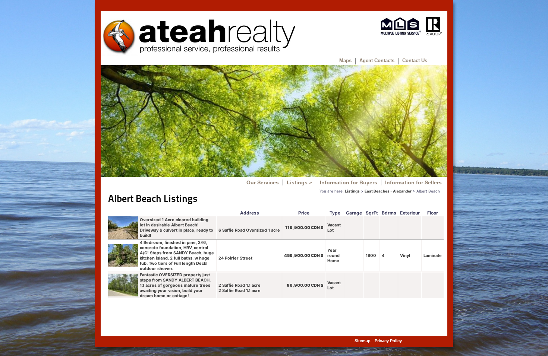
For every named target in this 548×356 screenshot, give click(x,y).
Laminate (432, 255)
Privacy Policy (388, 340)
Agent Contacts (376, 60)
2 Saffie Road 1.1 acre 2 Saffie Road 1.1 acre (239, 288)
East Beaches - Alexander (388, 191)
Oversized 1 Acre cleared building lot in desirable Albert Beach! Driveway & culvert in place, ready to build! (176, 227)
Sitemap (363, 340)
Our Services (262, 182)
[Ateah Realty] (199, 54)
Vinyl (405, 255)
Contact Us (414, 60)
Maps (345, 60)
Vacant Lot (334, 227)
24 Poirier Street (235, 258)
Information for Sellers (413, 182)
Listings (299, 182)
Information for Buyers (348, 182)
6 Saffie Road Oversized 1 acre (249, 230)
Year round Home (333, 255)
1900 (371, 255)
